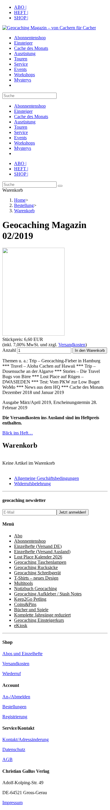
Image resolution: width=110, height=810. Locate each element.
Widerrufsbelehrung (32, 483)
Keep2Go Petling (30, 599)
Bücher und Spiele (31, 609)
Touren (20, 127)
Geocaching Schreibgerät (37, 572)
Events (20, 137)
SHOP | (21, 17)
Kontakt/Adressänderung (25, 739)
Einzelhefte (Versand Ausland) (42, 551)
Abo (18, 535)
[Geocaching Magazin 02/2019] (33, 334)
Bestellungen (14, 706)
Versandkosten (71, 344)
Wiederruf (11, 673)
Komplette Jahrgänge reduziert (42, 614)
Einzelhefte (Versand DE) (38, 546)
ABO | (20, 7)
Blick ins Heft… (17, 432)
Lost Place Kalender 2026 (38, 556)
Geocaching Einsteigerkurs (39, 620)
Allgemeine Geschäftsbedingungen (46, 478)
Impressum (12, 802)
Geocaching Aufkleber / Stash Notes (48, 593)
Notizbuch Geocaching (35, 588)
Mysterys (22, 148)
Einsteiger (23, 111)
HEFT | (21, 12)
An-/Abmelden (16, 696)
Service (21, 132)
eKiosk (20, 625)
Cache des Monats (31, 116)
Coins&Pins (25, 604)
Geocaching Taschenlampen (40, 562)
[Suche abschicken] (60, 186)
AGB (7, 759)
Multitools (23, 583)
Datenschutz (13, 749)
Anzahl (9, 350)
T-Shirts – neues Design (36, 577)
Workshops (24, 142)
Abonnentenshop (30, 105)
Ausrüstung (24, 121)
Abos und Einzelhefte (22, 653)
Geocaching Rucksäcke (36, 567)
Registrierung (14, 716)
